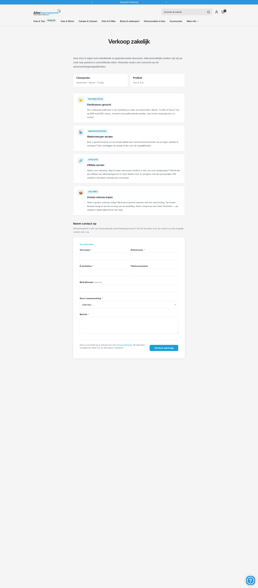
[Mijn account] (216, 12)
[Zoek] (208, 12)
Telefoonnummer (139, 266)
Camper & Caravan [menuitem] (88, 21)
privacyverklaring (124, 345)
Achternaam (137, 250)
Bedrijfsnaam (91, 282)
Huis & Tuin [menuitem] (39, 21)
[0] (222, 12)
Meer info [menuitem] (191, 21)
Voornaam (86, 250)
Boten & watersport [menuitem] (129, 21)
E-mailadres (87, 266)
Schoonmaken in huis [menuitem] (154, 21)
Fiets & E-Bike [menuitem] (109, 21)
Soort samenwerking (91, 298)
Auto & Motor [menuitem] (67, 21)
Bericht (84, 314)
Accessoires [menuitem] (176, 21)
